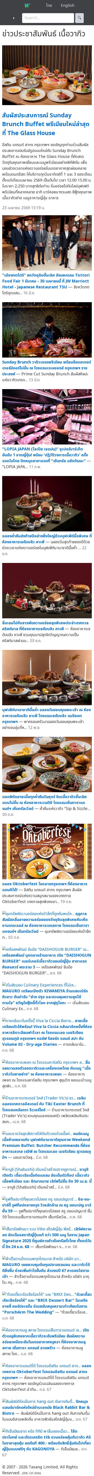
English (67, 6)
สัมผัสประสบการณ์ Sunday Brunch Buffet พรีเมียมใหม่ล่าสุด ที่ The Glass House (45, 124)
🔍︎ (79, 18)
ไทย (49, 6)
